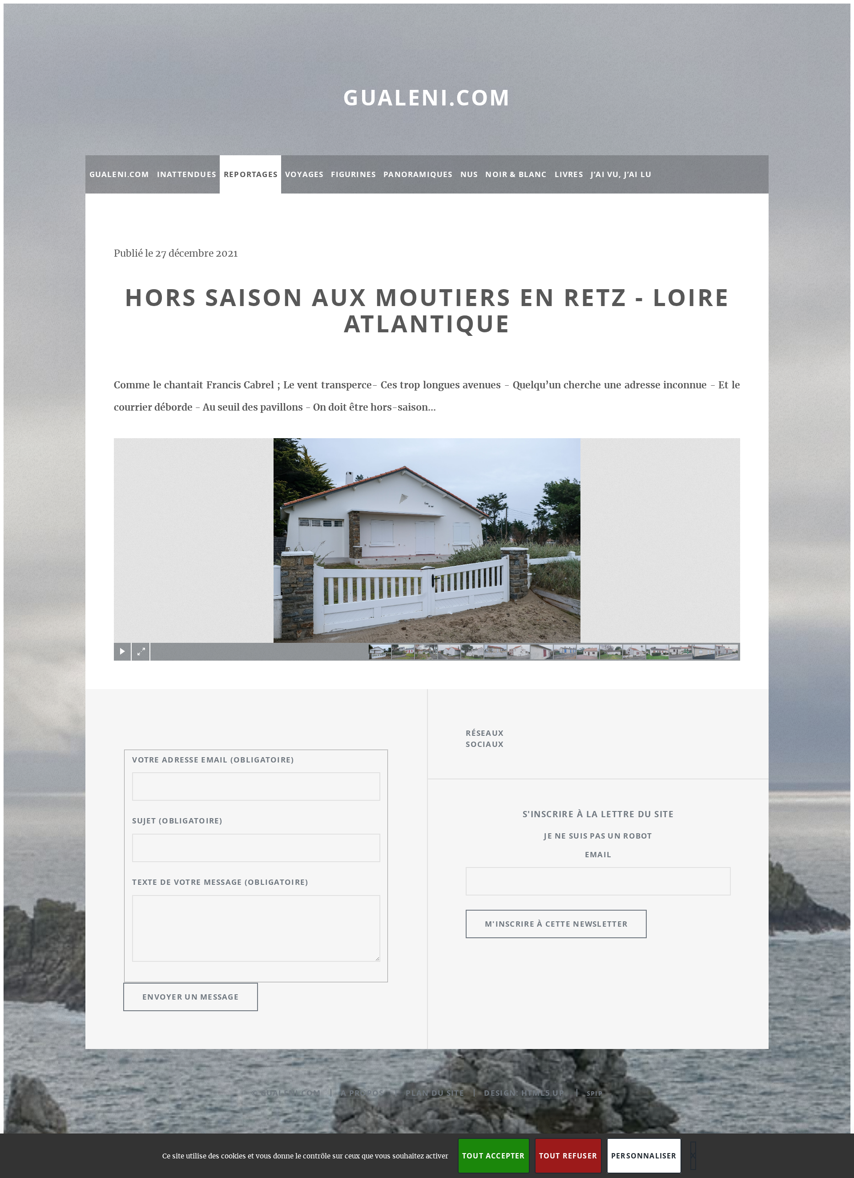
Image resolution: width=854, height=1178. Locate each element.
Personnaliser (644, 1156)
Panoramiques (417, 174)
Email (598, 854)
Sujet (177, 820)
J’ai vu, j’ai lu (621, 174)
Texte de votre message (220, 882)
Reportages (251, 174)
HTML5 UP (542, 1093)
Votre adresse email (213, 759)
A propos (362, 1093)
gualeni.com (427, 97)
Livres (569, 174)
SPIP (595, 1093)
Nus (469, 174)
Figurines (353, 174)
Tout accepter (493, 1156)
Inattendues (186, 174)
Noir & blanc (516, 174)
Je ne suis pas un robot (598, 836)
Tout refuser (568, 1156)
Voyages (304, 174)
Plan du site (435, 1093)
